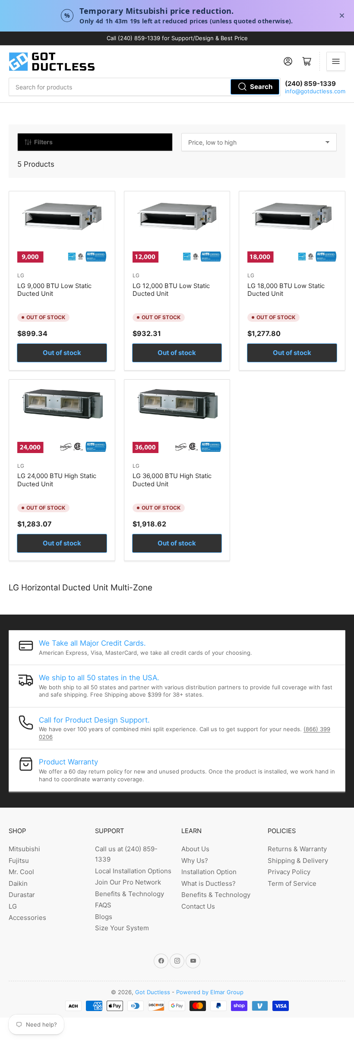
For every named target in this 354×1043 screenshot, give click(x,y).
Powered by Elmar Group (209, 992)
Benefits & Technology (129, 894)
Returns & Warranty (297, 849)
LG (20, 275)
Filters (43, 142)
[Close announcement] (342, 15)
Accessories (27, 917)
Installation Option (209, 872)
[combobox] (145, 87)
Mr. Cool (21, 872)
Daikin (18, 883)
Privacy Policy (289, 872)
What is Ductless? (208, 883)
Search (261, 86)
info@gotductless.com (315, 91)
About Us (195, 849)
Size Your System (122, 928)
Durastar (22, 895)
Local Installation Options (133, 871)
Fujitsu (19, 860)
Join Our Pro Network (128, 882)
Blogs (103, 917)
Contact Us (198, 906)
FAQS (103, 905)
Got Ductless (152, 992)
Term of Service (292, 883)
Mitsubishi (24, 849)
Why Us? (194, 860)
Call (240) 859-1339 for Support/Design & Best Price (177, 38)
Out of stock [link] (62, 353)
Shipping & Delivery (298, 860)
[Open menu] (335, 61)
